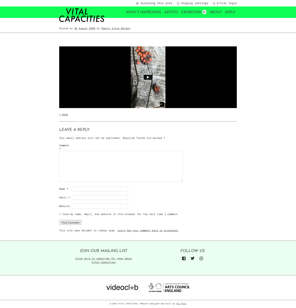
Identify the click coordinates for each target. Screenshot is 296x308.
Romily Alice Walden (115, 28)
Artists (171, 12)
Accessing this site (155, 3)
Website (64, 206)
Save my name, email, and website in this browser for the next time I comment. (121, 214)
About (216, 12)
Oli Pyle (181, 303)
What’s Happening (143, 12)
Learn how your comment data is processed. (148, 230)
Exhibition (191, 12)
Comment (64, 147)
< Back (63, 114)
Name (63, 188)
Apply (230, 12)
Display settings (194, 3)
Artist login (226, 3)
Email (64, 197)
